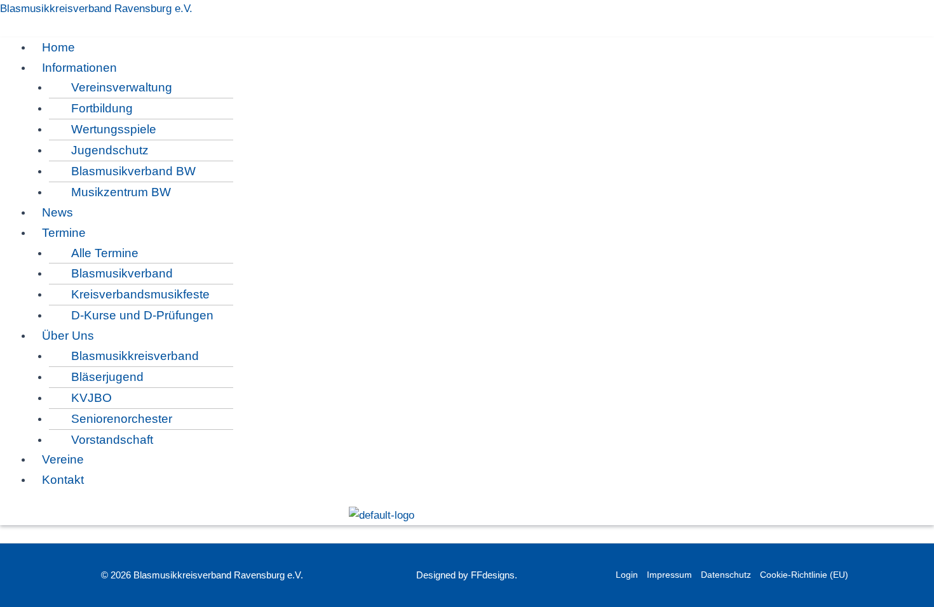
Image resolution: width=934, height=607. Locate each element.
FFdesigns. (494, 575)
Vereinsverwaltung (121, 87)
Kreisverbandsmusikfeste (140, 294)
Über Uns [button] (68, 335)
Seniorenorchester (121, 418)
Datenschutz (726, 575)
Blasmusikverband (122, 273)
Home (58, 47)
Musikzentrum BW (121, 192)
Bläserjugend (107, 377)
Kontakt (63, 479)
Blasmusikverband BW (133, 171)
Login (627, 575)
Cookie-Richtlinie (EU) (804, 575)
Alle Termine (105, 253)
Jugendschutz (110, 150)
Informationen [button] (79, 67)
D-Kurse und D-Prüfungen (142, 315)
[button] (397, 68)
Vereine (63, 459)
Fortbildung (102, 108)
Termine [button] (64, 232)
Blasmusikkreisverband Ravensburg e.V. (96, 9)
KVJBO (91, 397)
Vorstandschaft (112, 439)
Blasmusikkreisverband (135, 356)
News (57, 212)
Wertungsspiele (113, 129)
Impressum (669, 575)
